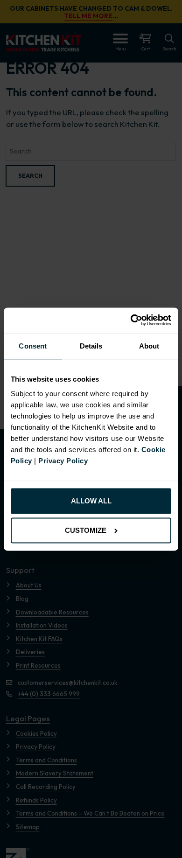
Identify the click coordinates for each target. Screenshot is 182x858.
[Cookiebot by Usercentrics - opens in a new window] (131, 320)
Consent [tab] (33, 346)
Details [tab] (91, 346)
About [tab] (149, 346)
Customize (85, 530)
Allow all (91, 501)
